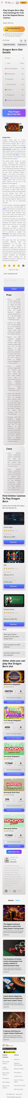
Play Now (13, 542)
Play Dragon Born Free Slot (14, 112)
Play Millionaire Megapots (14, 702)
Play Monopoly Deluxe (14, 846)
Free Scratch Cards (19, 1085)
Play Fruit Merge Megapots (14, 738)
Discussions (17, 1072)
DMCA (16, 1082)
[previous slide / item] (6, 127)
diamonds (5, 234)
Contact (19, 890)
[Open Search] (17, 2)
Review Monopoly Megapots (14, 769)
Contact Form (18, 1076)
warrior (6, 178)
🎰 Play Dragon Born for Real (12, 29)
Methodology (18, 36)
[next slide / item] (21, 127)
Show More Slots (14, 852)
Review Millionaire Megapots (14, 697)
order (4, 209)
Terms (16, 1080)
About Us (17, 1059)
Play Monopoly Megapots (14, 774)
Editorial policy (11, 36)
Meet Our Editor (19, 1069)
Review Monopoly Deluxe (14, 842)
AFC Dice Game (18, 1089)
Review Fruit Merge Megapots (14, 733)
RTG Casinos (6, 1082)
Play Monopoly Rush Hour (14, 810)
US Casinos (5, 1078)
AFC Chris (10, 23)
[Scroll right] (25, 40)
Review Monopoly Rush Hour (14, 806)
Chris (10, 890)
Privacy (21, 1080)
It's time (16, 155)
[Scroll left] (21, 40)
